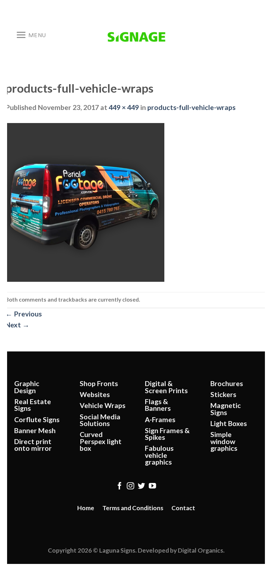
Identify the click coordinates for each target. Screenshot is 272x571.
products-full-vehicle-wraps (191, 107)
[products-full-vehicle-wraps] (84, 202)
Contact (183, 508)
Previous (23, 314)
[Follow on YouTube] (152, 486)
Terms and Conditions (132, 508)
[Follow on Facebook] (119, 486)
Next (17, 325)
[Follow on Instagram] (130, 486)
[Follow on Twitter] (141, 486)
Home (85, 508)
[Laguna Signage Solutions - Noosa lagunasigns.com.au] (136, 35)
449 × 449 (124, 107)
